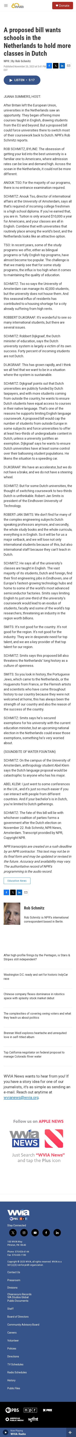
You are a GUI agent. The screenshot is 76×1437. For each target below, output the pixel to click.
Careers (12, 1332)
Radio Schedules (17, 1372)
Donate (64, 5)
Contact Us (13, 1272)
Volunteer (13, 1340)
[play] (5, 1432)
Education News (17, 880)
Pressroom (13, 1280)
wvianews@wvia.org (21, 1097)
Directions (13, 1356)
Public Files (13, 1388)
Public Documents (17, 1300)
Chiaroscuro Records (19, 1294)
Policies (11, 1348)
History (11, 1380)
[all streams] (71, 1432)
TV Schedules (15, 1364)
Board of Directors (18, 1316)
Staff (10, 1308)
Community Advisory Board (23, 1324)
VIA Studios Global (18, 1297)
